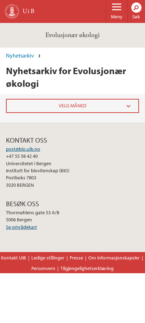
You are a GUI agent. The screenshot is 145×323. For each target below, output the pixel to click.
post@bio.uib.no (23, 149)
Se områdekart (21, 227)
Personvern (43, 268)
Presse (76, 258)
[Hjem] (12, 11)
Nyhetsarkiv (20, 55)
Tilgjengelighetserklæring (87, 268)
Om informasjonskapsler (114, 258)
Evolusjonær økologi (72, 35)
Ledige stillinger (47, 258)
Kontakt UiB (13, 258)
